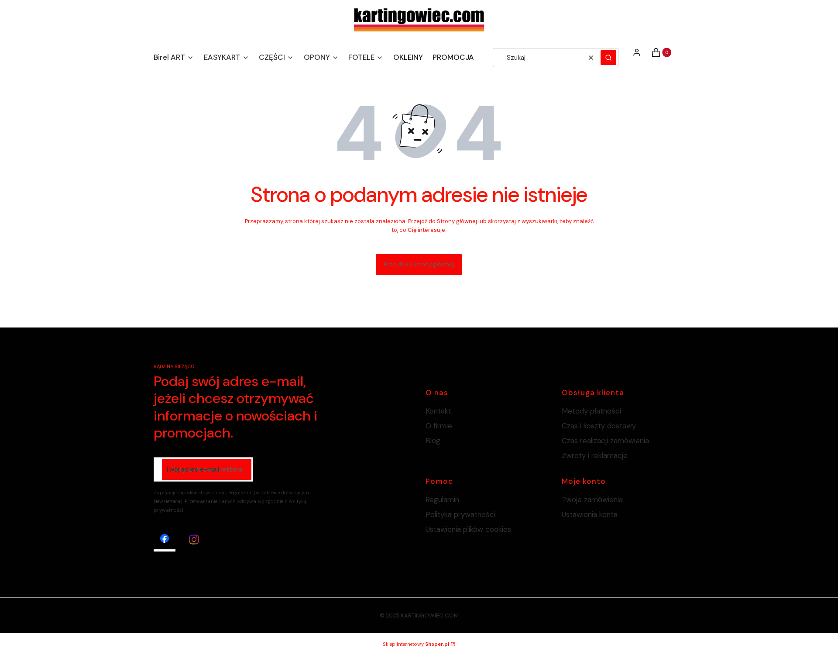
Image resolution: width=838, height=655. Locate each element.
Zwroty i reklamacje (595, 455)
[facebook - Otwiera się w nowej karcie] (164, 539)
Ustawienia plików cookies (469, 529)
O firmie (439, 426)
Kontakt (438, 411)
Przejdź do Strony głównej (419, 264)
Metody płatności (591, 411)
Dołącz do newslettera (206, 469)
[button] (608, 57)
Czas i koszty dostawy (599, 426)
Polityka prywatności (460, 514)
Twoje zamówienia (592, 499)
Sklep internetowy (416, 644)
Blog (433, 440)
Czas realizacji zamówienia (605, 440)
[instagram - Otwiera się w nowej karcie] (194, 539)
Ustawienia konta (590, 514)
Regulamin (442, 499)
